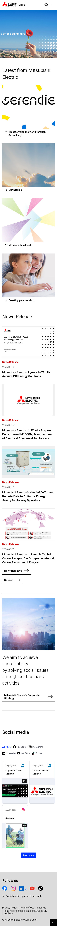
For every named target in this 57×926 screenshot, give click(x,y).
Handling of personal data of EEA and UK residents (25, 912)
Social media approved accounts (24, 896)
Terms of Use (27, 907)
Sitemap (41, 907)
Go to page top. (53, 922)
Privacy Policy (9, 907)
